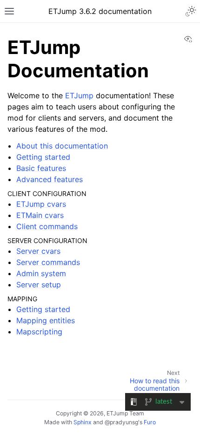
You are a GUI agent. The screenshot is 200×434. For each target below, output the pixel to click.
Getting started (43, 157)
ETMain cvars (40, 215)
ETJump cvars (41, 204)
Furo (150, 422)
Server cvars (38, 251)
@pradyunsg (121, 422)
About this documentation (62, 145)
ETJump (79, 95)
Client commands (47, 226)
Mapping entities (45, 320)
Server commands (48, 262)
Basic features (41, 168)
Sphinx (82, 422)
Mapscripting (39, 331)
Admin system (41, 273)
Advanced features (49, 179)
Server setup (38, 284)
